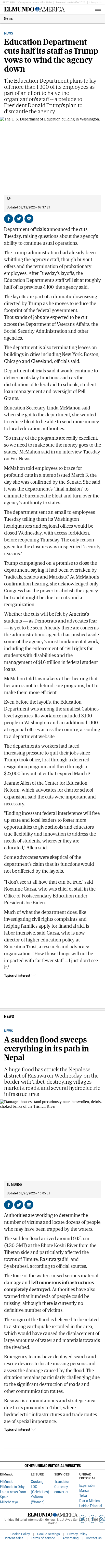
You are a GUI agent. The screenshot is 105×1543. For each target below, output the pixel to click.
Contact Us (94, 1538)
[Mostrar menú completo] (89, 9)
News (8, 18)
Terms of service (43, 1538)
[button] (52, 1465)
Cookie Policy (20, 1534)
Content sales (13, 1538)
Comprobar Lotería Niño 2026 (35, 2)
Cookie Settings (48, 1534)
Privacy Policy (77, 1534)
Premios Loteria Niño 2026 (70, 2)
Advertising (70, 1538)
